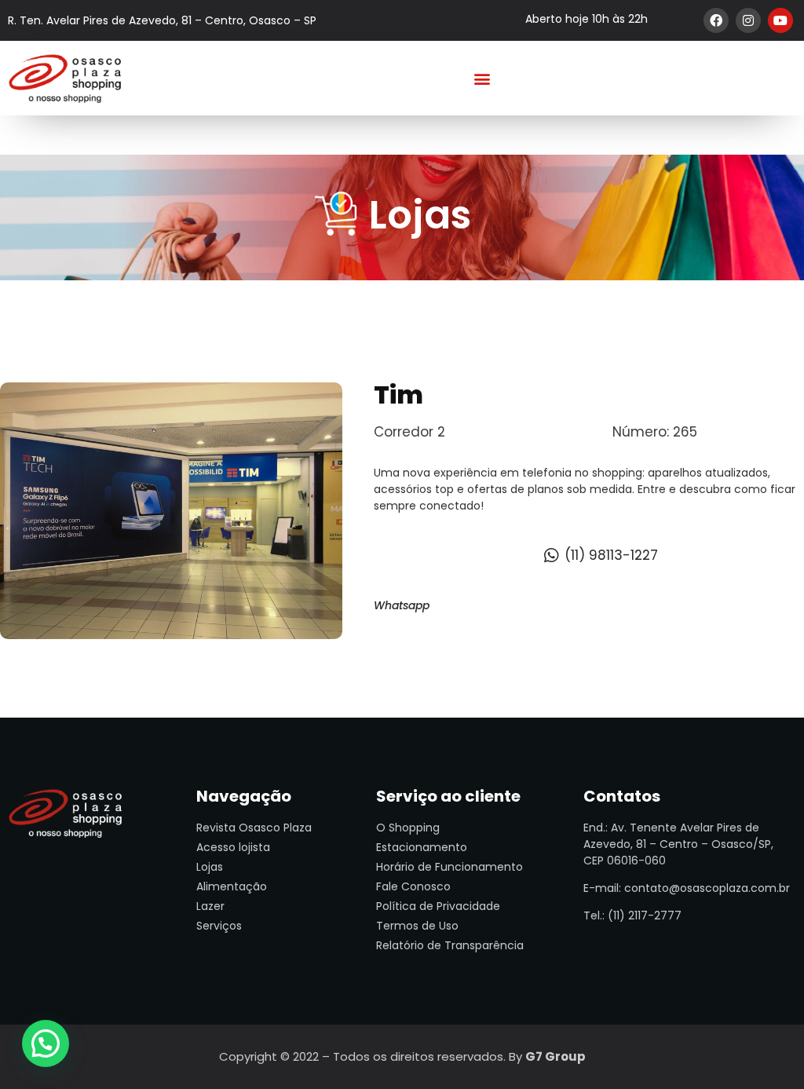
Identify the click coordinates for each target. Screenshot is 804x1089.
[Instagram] (748, 20)
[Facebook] (716, 20)
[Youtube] (780, 20)
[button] (482, 78)
